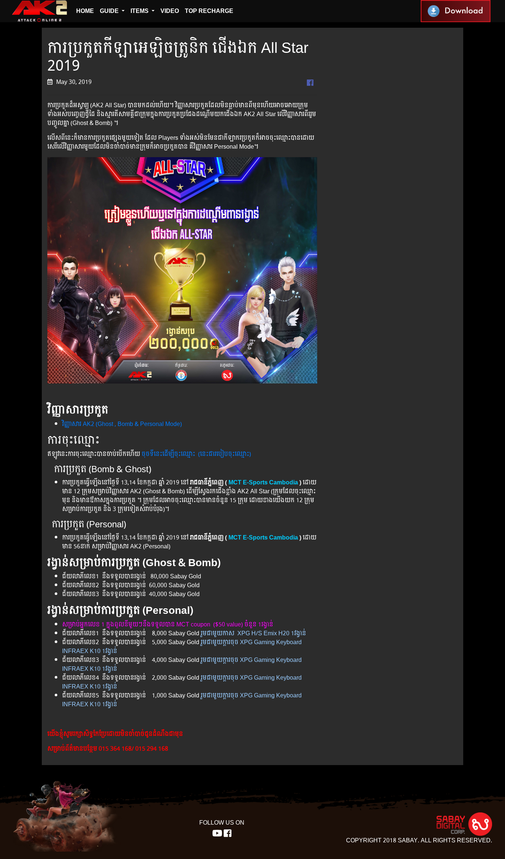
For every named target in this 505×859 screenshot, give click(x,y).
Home (85, 11)
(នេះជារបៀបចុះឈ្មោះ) (224, 454)
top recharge (209, 11)
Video (169, 11)
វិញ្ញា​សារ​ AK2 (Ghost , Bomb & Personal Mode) (122, 424)
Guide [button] (110, 11)
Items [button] (140, 11)
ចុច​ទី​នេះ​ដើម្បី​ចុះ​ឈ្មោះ (168, 454)
